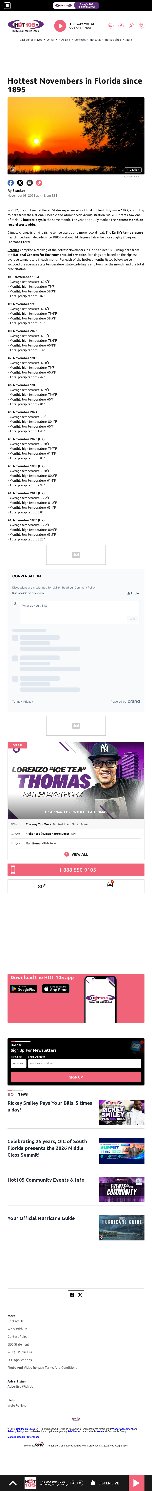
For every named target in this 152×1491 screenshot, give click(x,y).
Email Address (37, 1056)
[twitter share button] (20, 183)
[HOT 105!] (76, 6)
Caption (133, 169)
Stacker (13, 250)
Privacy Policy (16, 1431)
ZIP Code (16, 1056)
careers (99, 1431)
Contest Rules (17, 1336)
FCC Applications (20, 1360)
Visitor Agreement (122, 1429)
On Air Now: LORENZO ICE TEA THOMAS (76, 812)
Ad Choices (74, 1431)
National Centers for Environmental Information (49, 255)
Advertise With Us (20, 1386)
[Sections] (7, 5)
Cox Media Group (25, 1429)
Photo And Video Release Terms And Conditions (42, 1367)
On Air (50, 39)
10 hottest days (31, 220)
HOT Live (64, 39)
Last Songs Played (31, 39)
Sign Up (76, 1077)
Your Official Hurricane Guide (41, 1218)
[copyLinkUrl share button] (39, 183)
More (128, 39)
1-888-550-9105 (77, 870)
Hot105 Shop (113, 39)
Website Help (17, 1405)
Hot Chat (95, 39)
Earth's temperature (127, 232)
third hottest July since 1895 (106, 210)
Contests (80, 39)
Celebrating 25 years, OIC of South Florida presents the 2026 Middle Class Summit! (47, 1148)
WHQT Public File (20, 1352)
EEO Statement (18, 1344)
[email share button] (30, 183)
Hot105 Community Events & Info (46, 1180)
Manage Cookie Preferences (24, 1437)
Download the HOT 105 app (42, 977)
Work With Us (17, 1329)
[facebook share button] (11, 183)
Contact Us (16, 1321)
